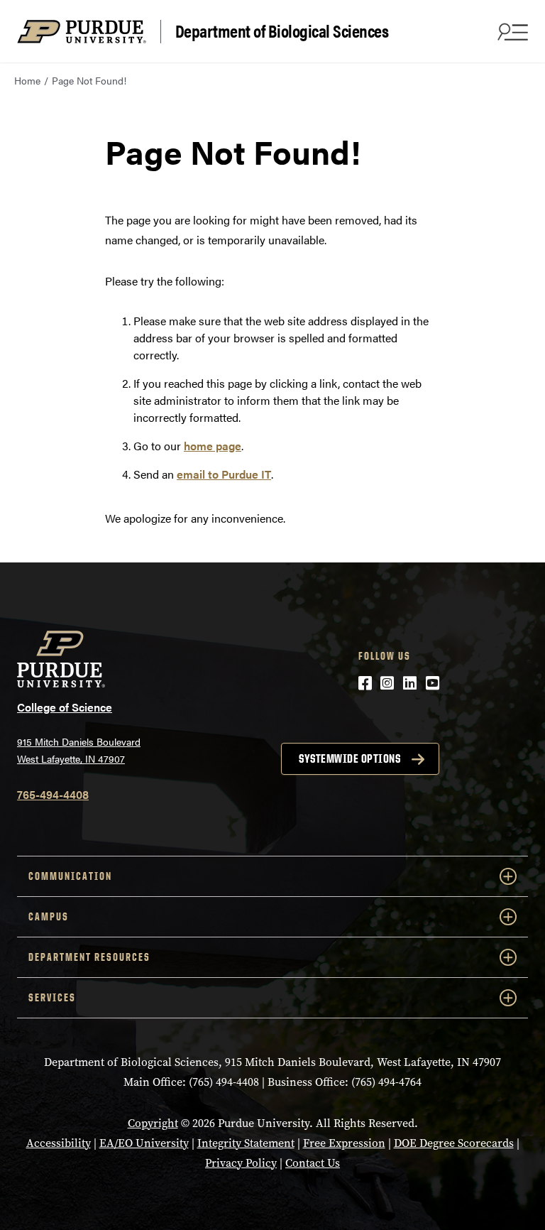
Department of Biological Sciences (282, 31)
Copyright (153, 1123)
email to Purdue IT (224, 474)
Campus (48, 916)
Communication (70, 876)
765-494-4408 (53, 794)
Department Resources (89, 957)
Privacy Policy (241, 1162)
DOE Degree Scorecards (454, 1143)
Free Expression (344, 1143)
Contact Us (312, 1162)
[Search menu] (511, 31)
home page (212, 445)
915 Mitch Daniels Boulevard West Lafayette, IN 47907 (79, 750)
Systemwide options (349, 758)
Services (52, 997)
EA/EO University (144, 1143)
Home (27, 80)
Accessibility (58, 1143)
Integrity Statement (245, 1143)
